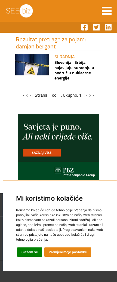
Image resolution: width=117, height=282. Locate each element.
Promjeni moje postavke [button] (68, 252)
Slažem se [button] (29, 252)
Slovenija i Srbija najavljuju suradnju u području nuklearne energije (74, 70)
